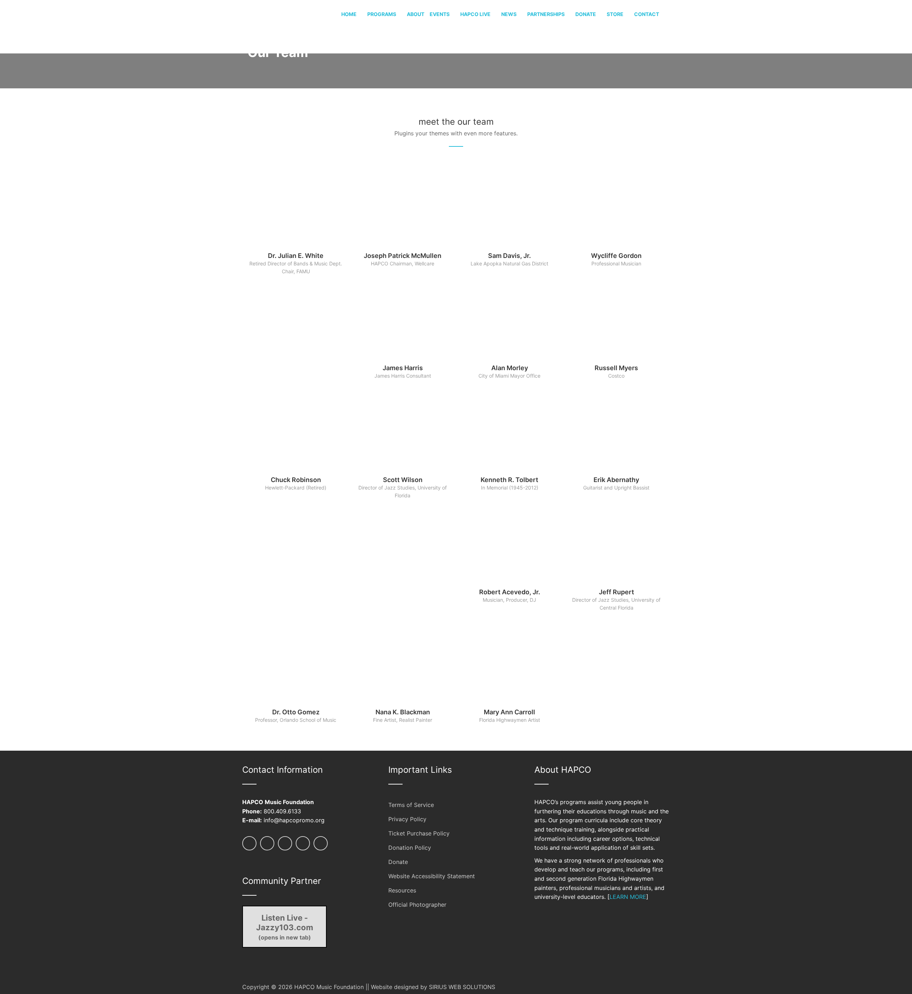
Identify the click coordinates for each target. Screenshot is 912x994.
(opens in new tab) (284, 927)
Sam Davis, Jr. (509, 255)
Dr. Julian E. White (295, 255)
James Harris (403, 368)
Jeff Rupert (616, 592)
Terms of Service (411, 804)
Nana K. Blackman (402, 712)
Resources (402, 890)
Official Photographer (417, 904)
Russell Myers (616, 368)
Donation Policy (409, 847)
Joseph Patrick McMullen (402, 255)
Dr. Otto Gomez (296, 712)
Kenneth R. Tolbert (509, 479)
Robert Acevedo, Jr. (509, 592)
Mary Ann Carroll (509, 712)
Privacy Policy (407, 819)
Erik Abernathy (616, 479)
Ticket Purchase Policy (419, 833)
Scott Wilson (403, 479)
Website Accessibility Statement (431, 876)
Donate (398, 861)
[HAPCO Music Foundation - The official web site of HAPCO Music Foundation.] (269, 26)
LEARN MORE (628, 896)
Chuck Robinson (296, 479)
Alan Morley (509, 368)
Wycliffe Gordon (616, 255)
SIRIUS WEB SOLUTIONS (462, 986)
